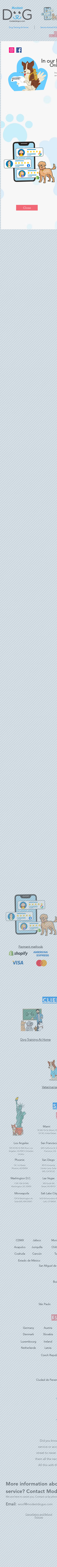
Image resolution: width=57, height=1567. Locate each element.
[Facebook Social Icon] (19, 50)
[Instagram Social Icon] (11, 50)
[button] (27, 208)
